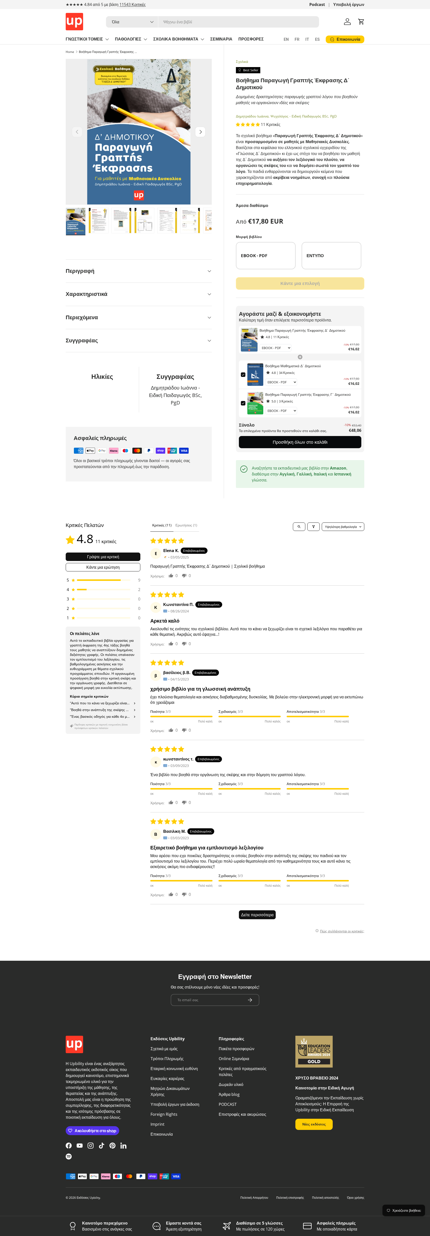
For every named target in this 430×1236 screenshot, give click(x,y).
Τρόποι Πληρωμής (167, 1058)
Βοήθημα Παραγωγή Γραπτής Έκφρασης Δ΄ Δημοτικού (109, 52)
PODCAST (228, 1104)
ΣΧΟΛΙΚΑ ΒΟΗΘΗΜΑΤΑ (175, 39)
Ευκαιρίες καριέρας (167, 1078)
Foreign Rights (164, 1114)
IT (307, 39)
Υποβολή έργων (348, 4)
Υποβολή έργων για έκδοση (175, 1104)
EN (286, 39)
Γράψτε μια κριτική (103, 556)
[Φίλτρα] (313, 526)
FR (297, 39)
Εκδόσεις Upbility (88, 1198)
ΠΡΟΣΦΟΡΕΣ (251, 39)
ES (317, 39)
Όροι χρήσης (355, 1198)
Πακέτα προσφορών (236, 1048)
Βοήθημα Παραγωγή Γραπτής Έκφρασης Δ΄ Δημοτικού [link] (302, 330)
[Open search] (299, 526)
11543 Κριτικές (132, 4)
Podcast (317, 4)
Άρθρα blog (229, 1094)
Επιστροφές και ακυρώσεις (242, 1114)
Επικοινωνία (162, 1134)
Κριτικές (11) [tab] (161, 525)
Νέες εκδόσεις (314, 1124)
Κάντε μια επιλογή (300, 283)
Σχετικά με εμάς (164, 1048)
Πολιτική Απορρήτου (254, 1198)
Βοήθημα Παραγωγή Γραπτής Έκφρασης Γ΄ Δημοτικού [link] (308, 394)
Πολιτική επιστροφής (290, 1198)
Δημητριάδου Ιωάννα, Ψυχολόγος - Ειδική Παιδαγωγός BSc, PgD (286, 116)
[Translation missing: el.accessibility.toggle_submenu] (107, 39)
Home (70, 52)
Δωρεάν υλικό (231, 1084)
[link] (249, 340)
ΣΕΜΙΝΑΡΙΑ (221, 39)
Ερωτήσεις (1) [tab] (186, 525)
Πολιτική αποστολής (325, 1198)
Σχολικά (242, 61)
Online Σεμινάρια (234, 1058)
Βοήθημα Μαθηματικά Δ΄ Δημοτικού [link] (293, 365)
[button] (361, 21)
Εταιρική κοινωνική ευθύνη (174, 1068)
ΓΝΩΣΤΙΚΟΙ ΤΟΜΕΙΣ (84, 39)
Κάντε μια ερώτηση (103, 567)
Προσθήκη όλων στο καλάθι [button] (300, 442)
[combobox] (212, 22)
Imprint (157, 1124)
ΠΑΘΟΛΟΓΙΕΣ (128, 39)
